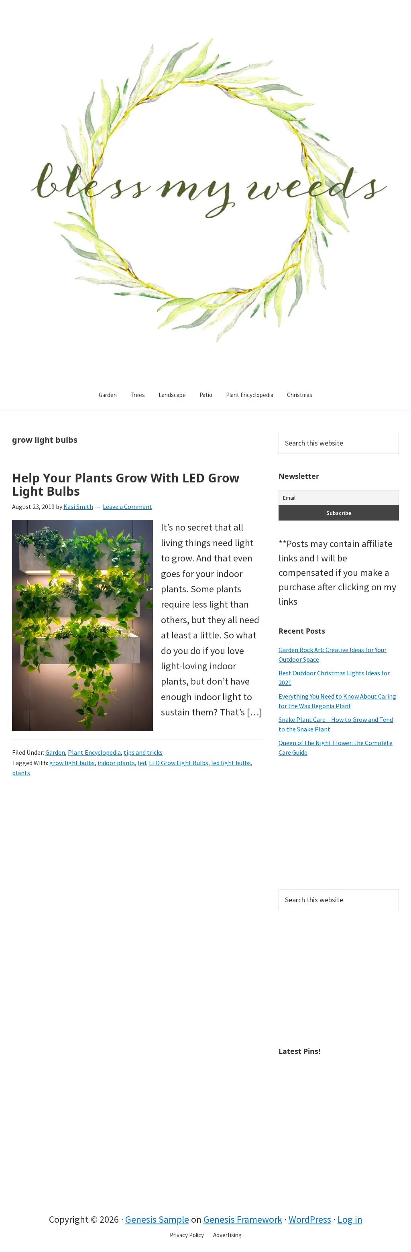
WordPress (310, 1219)
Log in (350, 1219)
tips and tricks (143, 752)
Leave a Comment (127, 506)
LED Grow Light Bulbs (178, 763)
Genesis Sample (157, 1219)
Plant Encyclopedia (94, 752)
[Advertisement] (339, 823)
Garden (55, 752)
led (142, 763)
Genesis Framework (242, 1219)
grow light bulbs (72, 763)
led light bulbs (231, 763)
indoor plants (116, 763)
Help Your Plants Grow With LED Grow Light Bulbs (126, 484)
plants (21, 773)
